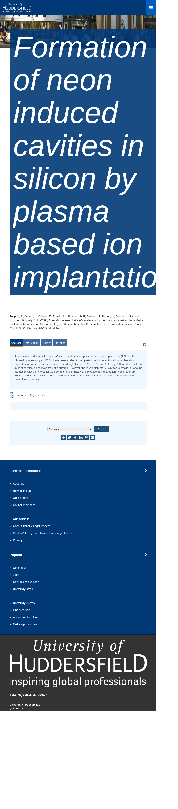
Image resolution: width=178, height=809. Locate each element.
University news (23, 589)
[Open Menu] (151, 7)
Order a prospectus (25, 624)
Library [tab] (46, 342)
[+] (144, 344)
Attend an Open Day (25, 617)
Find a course (21, 610)
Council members (24, 504)
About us (18, 483)
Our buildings (21, 518)
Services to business (26, 581)
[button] (12, 395)
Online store (20, 497)
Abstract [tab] (16, 342)
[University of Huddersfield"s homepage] (78, 663)
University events (24, 603)
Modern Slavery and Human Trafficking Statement (44, 533)
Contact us (20, 567)
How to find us (22, 490)
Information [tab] (32, 342)
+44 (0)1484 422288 (28, 695)
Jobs (16, 574)
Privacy (18, 540)
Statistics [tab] (60, 342)
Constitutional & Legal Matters (31, 526)
